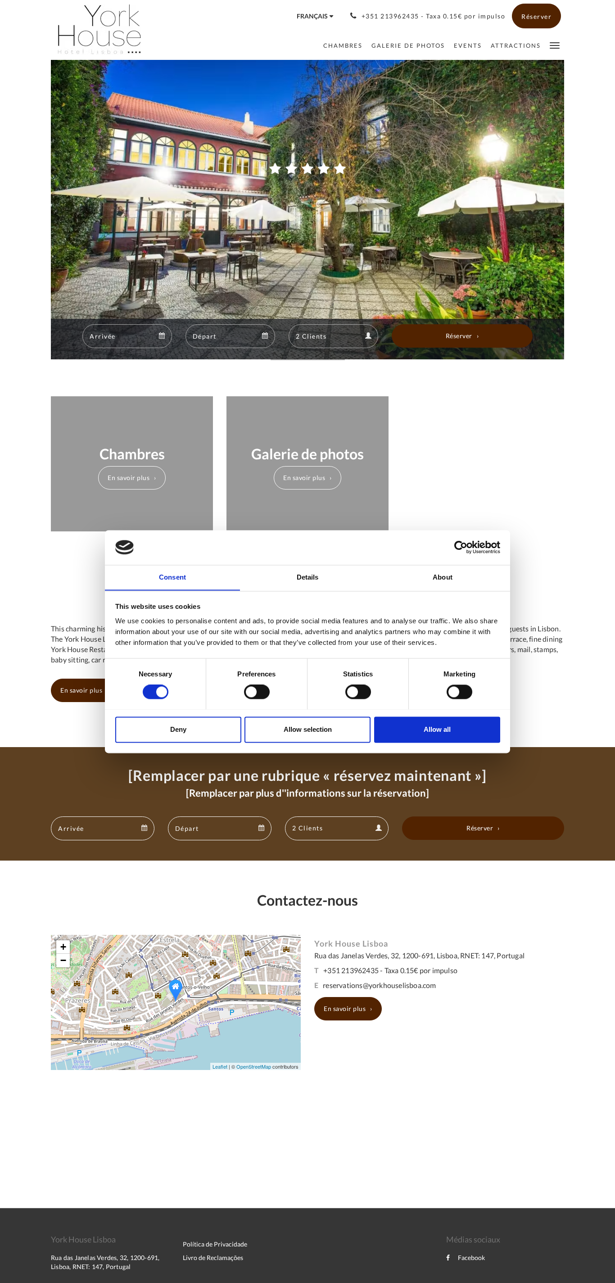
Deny (178, 729)
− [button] (63, 960)
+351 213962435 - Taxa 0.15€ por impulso (390, 970)
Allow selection (308, 729)
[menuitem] (343, 45)
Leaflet (220, 1066)
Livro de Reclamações (213, 1257)
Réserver (459, 336)
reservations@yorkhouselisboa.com (379, 985)
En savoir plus (128, 477)
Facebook (471, 1257)
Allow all (437, 729)
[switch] (257, 692)
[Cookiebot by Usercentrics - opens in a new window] (460, 547)
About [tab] (442, 577)
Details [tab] (308, 577)
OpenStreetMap (253, 1066)
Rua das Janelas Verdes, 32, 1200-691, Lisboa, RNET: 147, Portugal (419, 955)
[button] (554, 45)
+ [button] (63, 946)
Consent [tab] (172, 577)
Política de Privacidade (215, 1244)
